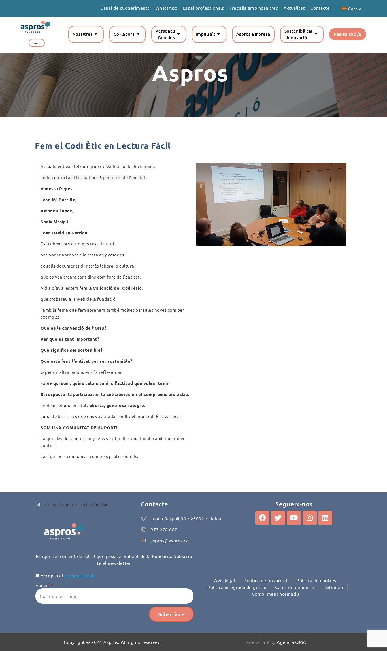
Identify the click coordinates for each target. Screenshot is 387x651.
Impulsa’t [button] (206, 34)
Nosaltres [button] (83, 34)
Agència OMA (291, 642)
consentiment (79, 575)
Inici (39, 504)
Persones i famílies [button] (165, 34)
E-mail (42, 585)
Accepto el (67, 575)
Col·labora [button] (124, 34)
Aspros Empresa (253, 34)
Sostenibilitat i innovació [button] (298, 34)
